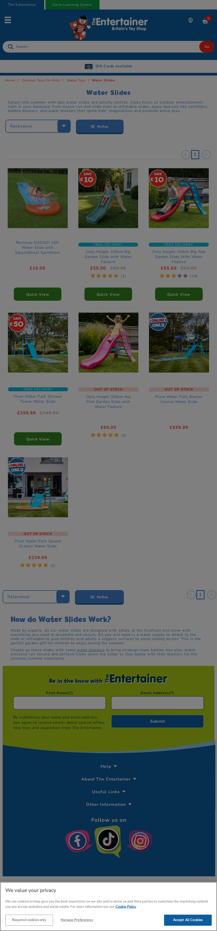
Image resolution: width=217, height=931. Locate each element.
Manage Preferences (77, 920)
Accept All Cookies (188, 920)
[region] (108, 906)
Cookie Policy (126, 906)
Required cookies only (29, 920)
